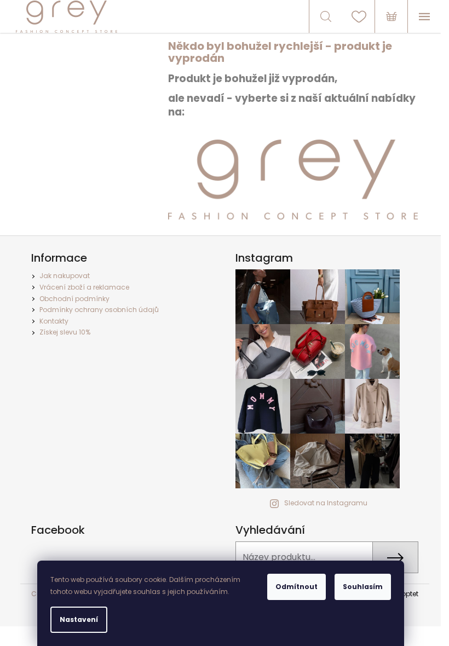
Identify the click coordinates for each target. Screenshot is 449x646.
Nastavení (79, 619)
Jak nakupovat (64, 275)
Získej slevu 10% (64, 332)
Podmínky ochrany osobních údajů (99, 309)
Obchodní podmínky (74, 298)
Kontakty (53, 321)
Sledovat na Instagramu (325, 502)
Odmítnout (296, 586)
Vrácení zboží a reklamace (84, 287)
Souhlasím (363, 586)
